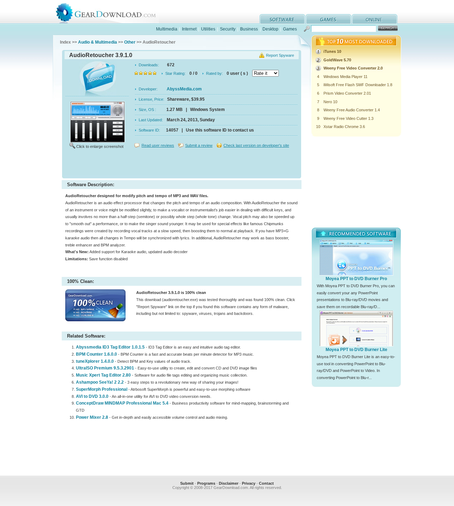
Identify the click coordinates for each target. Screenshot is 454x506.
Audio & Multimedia (97, 42)
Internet (189, 29)
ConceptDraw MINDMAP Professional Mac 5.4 (122, 403)
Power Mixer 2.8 (92, 417)
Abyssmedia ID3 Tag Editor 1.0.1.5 (110, 347)
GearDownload (111, 12)
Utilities (208, 29)
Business (249, 29)
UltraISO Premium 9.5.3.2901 (105, 368)
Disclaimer (228, 483)
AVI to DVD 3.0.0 (92, 396)
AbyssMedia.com (184, 89)
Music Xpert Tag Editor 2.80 (103, 375)
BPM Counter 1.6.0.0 (96, 354)
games (328, 19)
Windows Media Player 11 (345, 76)
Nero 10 (330, 102)
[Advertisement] (182, 164)
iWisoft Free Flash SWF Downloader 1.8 (357, 85)
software (282, 19)
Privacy (248, 483)
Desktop (270, 29)
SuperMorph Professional (102, 389)
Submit (187, 483)
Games (290, 29)
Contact (266, 483)
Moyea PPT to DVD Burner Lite (356, 349)
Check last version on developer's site (256, 145)
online (374, 19)
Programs (206, 483)
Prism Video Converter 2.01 (347, 93)
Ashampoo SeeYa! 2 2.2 (100, 382)
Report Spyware (280, 55)
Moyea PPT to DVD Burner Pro (356, 278)
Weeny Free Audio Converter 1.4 (351, 110)
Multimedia (166, 29)
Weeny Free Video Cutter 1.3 (348, 118)
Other (129, 42)
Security (228, 29)
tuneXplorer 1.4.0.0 (95, 361)
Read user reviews (158, 145)
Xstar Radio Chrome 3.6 (344, 126)
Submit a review (198, 145)
